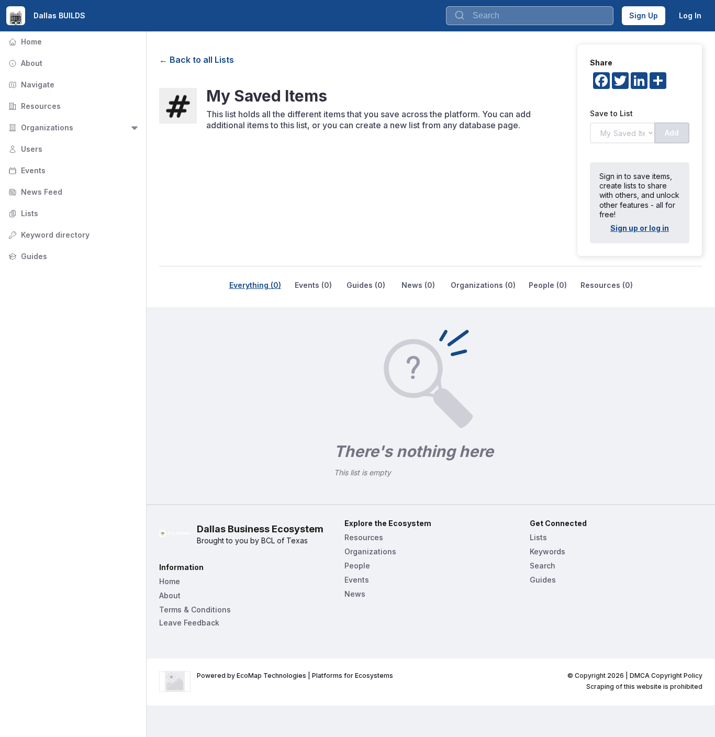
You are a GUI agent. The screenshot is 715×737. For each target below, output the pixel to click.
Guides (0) (366, 285)
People (357, 565)
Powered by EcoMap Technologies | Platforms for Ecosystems (295, 675)
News (354, 593)
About (24, 63)
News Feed (34, 191)
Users (24, 148)
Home (24, 41)
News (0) (418, 285)
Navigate (30, 84)
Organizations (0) (483, 285)
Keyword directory (48, 234)
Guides (26, 256)
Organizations (39, 127)
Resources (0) (606, 285)
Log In (690, 15)
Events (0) (313, 285)
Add (672, 132)
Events (26, 170)
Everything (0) (255, 285)
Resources (33, 106)
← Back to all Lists (196, 59)
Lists (22, 213)
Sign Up (643, 15)
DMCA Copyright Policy (666, 675)
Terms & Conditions (195, 609)
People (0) (548, 285)
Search (542, 565)
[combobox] (529, 15)
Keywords (547, 551)
